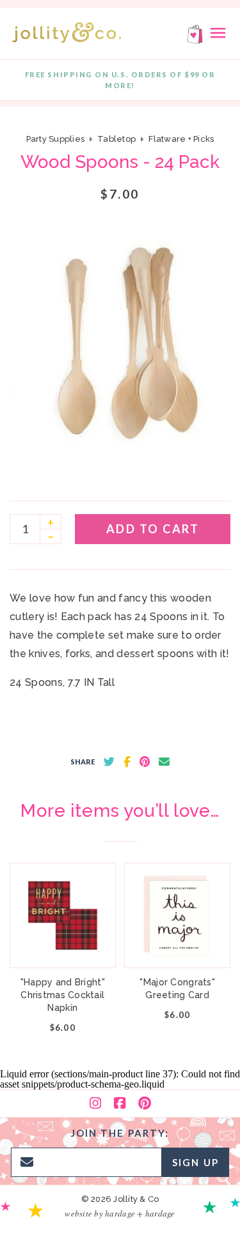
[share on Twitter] (109, 762)
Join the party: (120, 1133)
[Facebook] (119, 1104)
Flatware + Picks (181, 139)
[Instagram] (95, 1104)
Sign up (195, 1162)
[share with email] (164, 762)
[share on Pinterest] (145, 762)
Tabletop (116, 139)
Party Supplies (55, 139)
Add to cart (153, 529)
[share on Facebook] (127, 762)
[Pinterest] (144, 1104)
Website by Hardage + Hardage (120, 1213)
